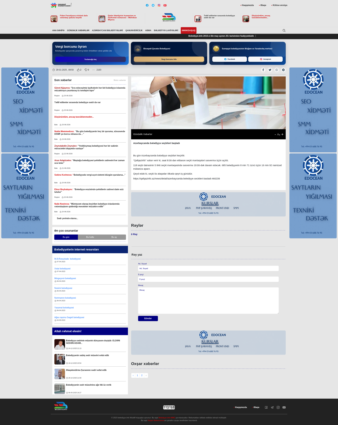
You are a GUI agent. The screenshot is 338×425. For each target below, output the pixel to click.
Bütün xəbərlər (120, 80)
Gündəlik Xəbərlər (78, 30)
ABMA (148, 30)
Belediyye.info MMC (167, 418)
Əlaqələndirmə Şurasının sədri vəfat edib (86, 359)
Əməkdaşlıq (188, 30)
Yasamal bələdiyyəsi (64, 300)
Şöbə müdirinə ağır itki (77, 389)
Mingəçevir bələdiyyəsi (65, 271)
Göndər (148, 318)
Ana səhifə (58, 30)
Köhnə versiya (280, 5)
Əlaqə (263, 5)
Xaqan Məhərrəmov (156, 420)
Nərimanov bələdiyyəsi (65, 291)
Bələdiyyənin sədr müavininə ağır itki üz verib (88, 374)
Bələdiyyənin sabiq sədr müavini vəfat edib (87, 344)
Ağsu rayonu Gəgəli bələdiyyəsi (69, 310)
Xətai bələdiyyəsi (62, 261)
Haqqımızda (248, 5)
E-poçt (141, 274)
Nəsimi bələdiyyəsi (63, 281)
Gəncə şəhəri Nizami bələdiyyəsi (69, 320)
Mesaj (140, 285)
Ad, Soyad (142, 264)
